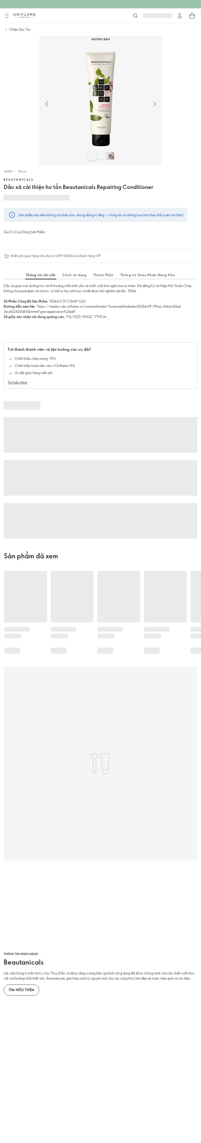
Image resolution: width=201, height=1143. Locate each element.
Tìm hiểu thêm (17, 382)
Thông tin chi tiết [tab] (41, 275)
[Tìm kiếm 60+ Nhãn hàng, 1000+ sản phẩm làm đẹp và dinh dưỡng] (135, 15)
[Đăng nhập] (179, 15)
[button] (46, 104)
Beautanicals (19, 179)
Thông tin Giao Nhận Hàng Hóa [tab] (147, 275)
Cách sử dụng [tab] (74, 275)
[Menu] (7, 16)
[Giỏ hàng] (192, 16)
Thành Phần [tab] (103, 275)
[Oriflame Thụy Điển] (24, 15)
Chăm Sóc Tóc (20, 29)
